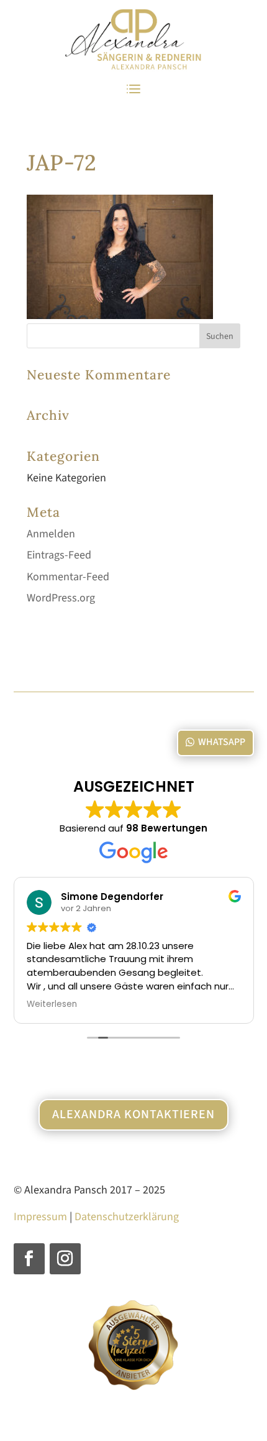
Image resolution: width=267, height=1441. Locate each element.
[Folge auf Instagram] (65, 1258)
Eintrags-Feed (59, 555)
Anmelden (51, 534)
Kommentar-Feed (68, 577)
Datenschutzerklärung (127, 1217)
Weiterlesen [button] (52, 1004)
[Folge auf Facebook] (29, 1258)
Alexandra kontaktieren (133, 1114)
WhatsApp (221, 742)
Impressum (40, 1217)
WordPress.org (61, 598)
